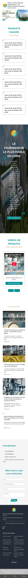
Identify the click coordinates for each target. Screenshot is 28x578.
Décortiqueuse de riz (19, 541)
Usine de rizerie (6, 536)
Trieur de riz (5, 549)
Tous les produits (14, 35)
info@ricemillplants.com (10, 456)
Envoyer (14, 500)
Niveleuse (5, 547)
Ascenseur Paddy (7, 553)
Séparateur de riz (7, 543)
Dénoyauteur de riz (7, 541)
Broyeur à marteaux (18, 553)
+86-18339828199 (9, 451)
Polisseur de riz (17, 547)
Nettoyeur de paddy (18, 539)
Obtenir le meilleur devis (14, 283)
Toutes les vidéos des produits (14, 247)
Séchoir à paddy (7, 539)
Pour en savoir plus (14, 218)
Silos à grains (6, 555)
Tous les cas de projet (14, 306)
